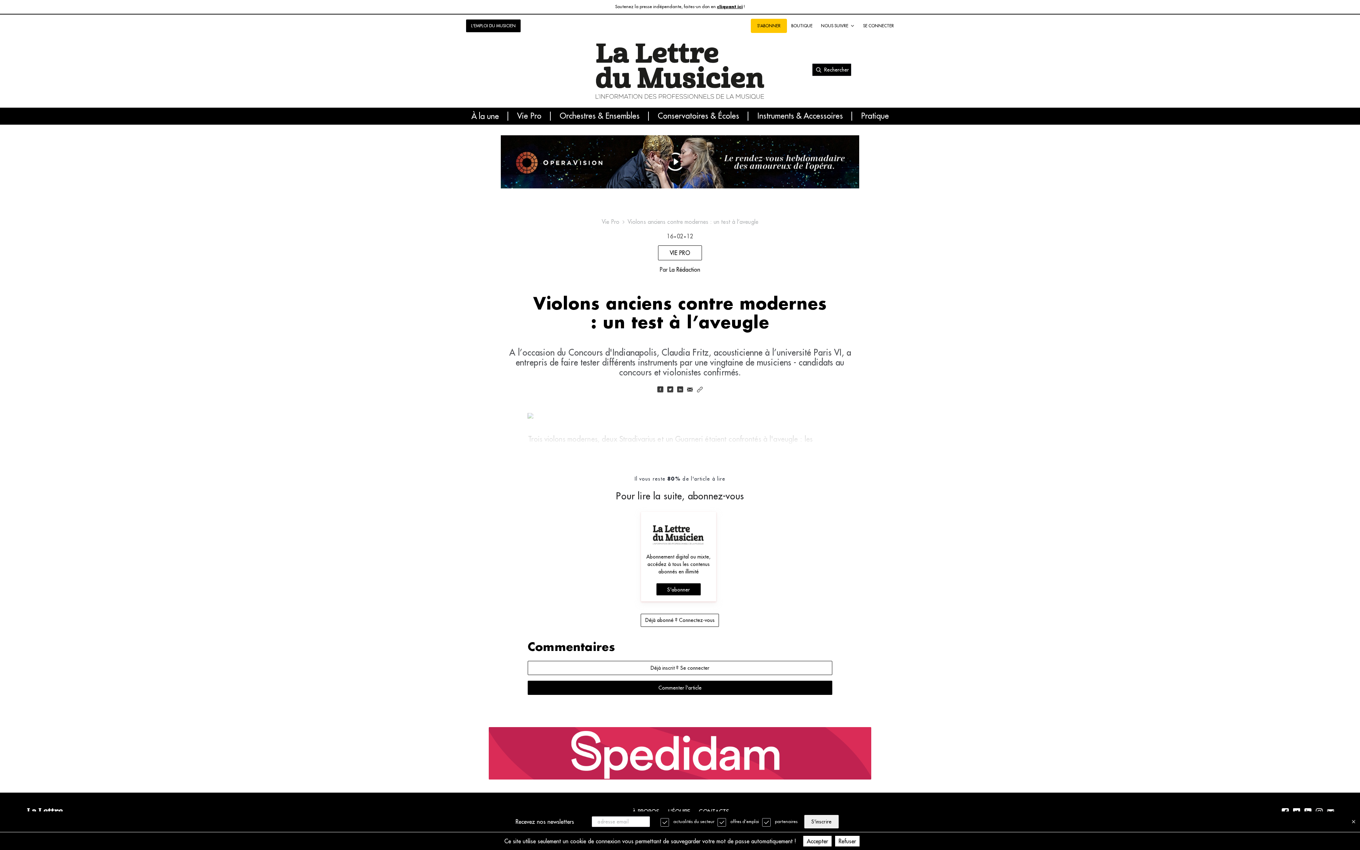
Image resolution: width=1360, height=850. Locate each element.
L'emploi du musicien (493, 25)
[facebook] (660, 390)
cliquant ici (730, 7)
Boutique (801, 25)
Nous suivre (834, 25)
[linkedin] (680, 390)
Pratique (875, 116)
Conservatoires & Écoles (698, 116)
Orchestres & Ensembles (600, 116)
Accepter (817, 841)
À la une (485, 116)
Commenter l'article (680, 688)
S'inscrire (821, 821)
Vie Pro (529, 116)
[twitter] (670, 390)
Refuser (847, 841)
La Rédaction (684, 269)
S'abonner (678, 589)
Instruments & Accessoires (800, 116)
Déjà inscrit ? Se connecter (680, 668)
